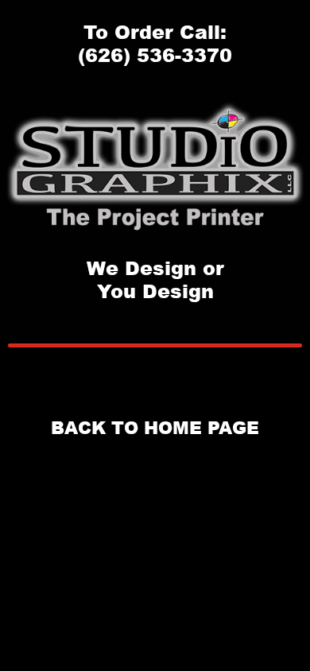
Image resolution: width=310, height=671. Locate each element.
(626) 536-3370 (155, 54)
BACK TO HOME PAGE (155, 427)
